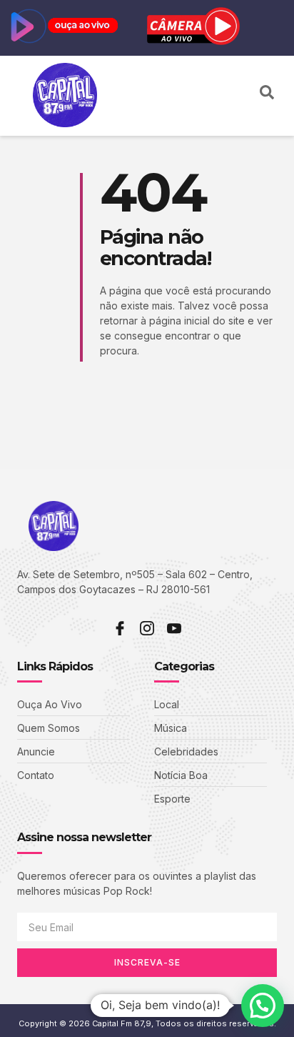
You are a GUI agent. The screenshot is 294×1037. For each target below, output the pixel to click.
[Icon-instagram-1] (147, 628)
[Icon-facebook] (120, 628)
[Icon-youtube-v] (174, 628)
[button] (240, 96)
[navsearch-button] (267, 95)
